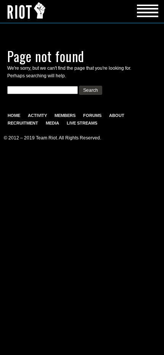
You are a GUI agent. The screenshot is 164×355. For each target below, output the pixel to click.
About (116, 115)
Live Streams (82, 123)
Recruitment (23, 123)
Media (52, 123)
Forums (92, 115)
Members (65, 115)
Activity (37, 115)
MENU (82, 11)
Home (14, 115)
